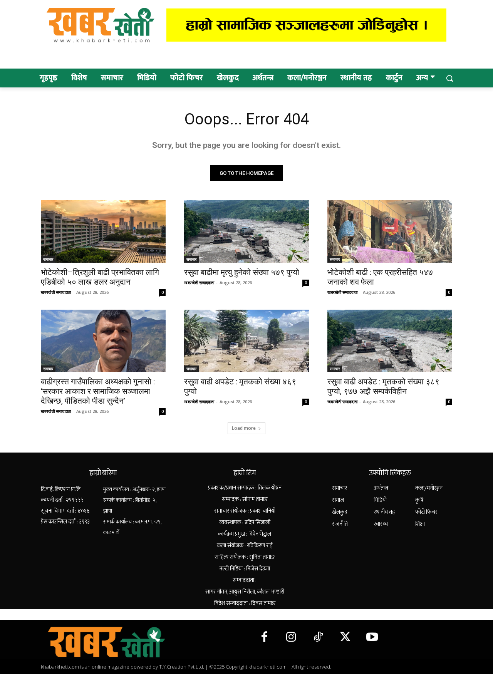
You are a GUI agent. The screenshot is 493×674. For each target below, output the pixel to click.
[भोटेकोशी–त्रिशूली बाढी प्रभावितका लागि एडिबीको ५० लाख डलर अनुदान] (103, 231)
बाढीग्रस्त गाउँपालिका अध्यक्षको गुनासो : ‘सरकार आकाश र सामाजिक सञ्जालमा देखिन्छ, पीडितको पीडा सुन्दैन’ (98, 391)
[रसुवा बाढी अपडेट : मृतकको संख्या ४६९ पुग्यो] (246, 341)
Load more (244, 428)
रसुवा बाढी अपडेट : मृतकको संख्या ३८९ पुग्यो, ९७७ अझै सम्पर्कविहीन (383, 386)
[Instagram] (291, 637)
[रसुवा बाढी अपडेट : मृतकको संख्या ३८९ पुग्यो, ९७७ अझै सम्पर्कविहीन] (389, 341)
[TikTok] (318, 637)
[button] (449, 78)
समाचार (48, 259)
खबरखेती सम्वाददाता (56, 292)
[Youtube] (372, 637)
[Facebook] (264, 637)
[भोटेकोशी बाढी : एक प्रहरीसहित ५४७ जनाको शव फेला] (389, 231)
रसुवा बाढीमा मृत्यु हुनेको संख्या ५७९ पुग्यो (241, 272)
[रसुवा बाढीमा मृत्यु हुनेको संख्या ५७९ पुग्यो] (246, 231)
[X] (345, 637)
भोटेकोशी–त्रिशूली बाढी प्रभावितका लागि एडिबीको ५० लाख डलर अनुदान (100, 277)
